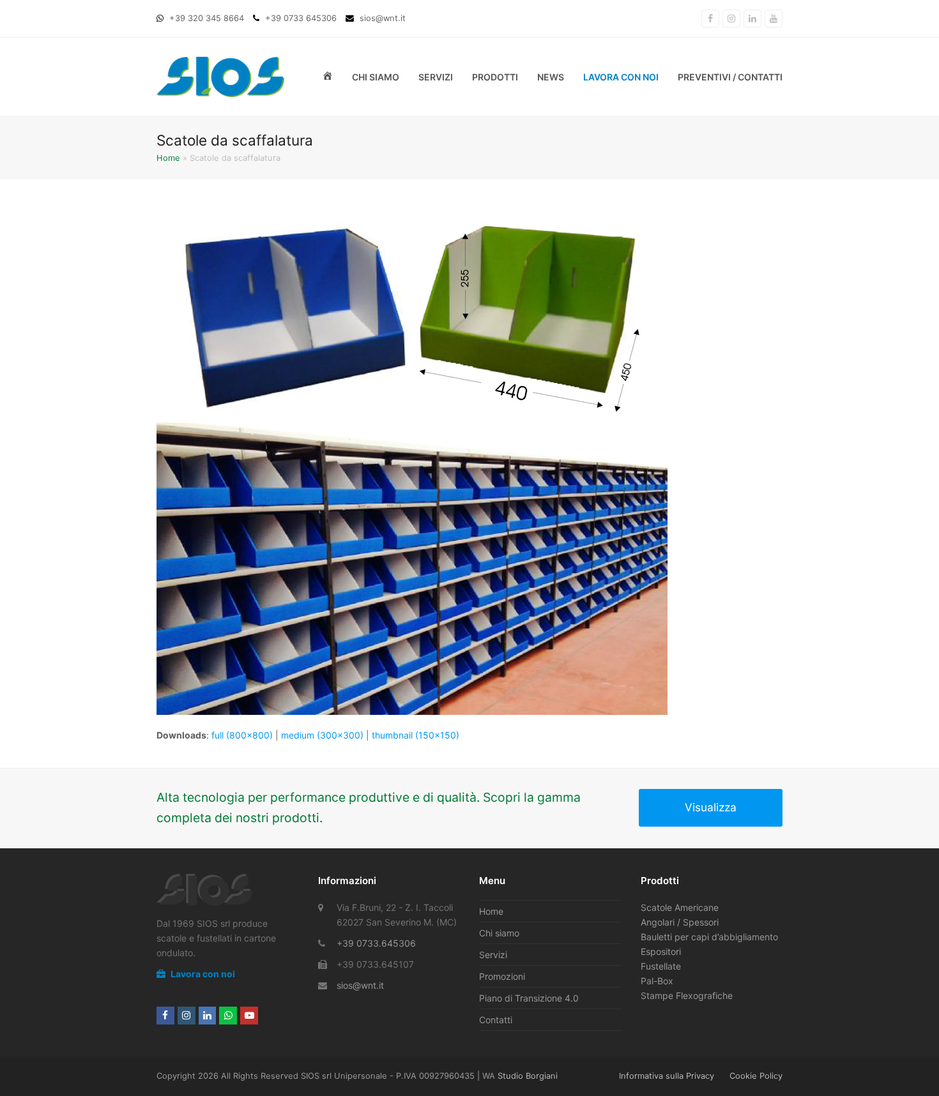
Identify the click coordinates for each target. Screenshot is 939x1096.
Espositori (661, 951)
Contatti (495, 1019)
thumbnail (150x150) (415, 735)
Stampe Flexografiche (687, 995)
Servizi (493, 954)
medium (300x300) (322, 735)
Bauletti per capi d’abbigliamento (709, 936)
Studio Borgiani (528, 1075)
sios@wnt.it (360, 985)
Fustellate (661, 966)
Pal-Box (657, 980)
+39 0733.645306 (376, 943)
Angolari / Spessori (680, 922)
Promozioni (502, 976)
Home (168, 158)
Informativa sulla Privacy (666, 1075)
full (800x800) (242, 735)
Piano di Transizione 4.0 (529, 998)
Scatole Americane (680, 907)
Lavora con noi (202, 973)
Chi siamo (499, 932)
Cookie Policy (755, 1075)
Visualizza (711, 807)
